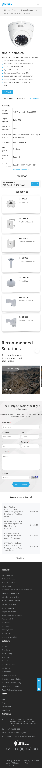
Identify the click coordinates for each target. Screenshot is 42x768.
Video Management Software (12, 615)
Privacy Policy (27, 761)
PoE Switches (7, 626)
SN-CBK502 (23, 317)
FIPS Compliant (7, 575)
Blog (3, 703)
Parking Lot (6, 668)
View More (20, 558)
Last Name (6, 432)
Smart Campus (7, 661)
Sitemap (35, 760)
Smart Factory (7, 654)
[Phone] (39, 685)
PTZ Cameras (7, 586)
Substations (6, 672)
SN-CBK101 (23, 218)
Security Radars (7, 630)
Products (15, 10)
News (4, 699)
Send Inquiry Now (21, 484)
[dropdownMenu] (38, 4)
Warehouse (6, 657)
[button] (37, 351)
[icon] (9, 749)
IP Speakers (6, 623)
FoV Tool (7, 92)
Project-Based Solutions (10, 637)
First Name (6, 423)
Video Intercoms (8, 608)
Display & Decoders (9, 612)
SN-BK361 (23, 199)
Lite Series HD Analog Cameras (17, 13)
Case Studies (6, 706)
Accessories (6, 633)
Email (23, 432)
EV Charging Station (9, 675)
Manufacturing (7, 650)
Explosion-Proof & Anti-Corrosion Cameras (17, 590)
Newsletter (6, 710)
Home (7, 10)
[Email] (39, 680)
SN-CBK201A (24, 277)
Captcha (5, 473)
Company (25, 442)
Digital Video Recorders (10, 597)
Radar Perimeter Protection (12, 690)
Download (35, 184)
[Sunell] (6, 3)
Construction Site (8, 664)
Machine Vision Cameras (11, 601)
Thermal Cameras (8, 582)
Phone (4, 442)
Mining (4, 646)
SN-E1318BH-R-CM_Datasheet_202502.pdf (14, 183)
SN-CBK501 (23, 297)
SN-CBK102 (23, 238)
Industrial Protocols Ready (11, 683)
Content (5, 452)
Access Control (7, 619)
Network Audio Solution (10, 686)
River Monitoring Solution (11, 679)
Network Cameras (8, 579)
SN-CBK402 (23, 258)
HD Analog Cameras (29, 10)
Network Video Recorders (11, 593)
